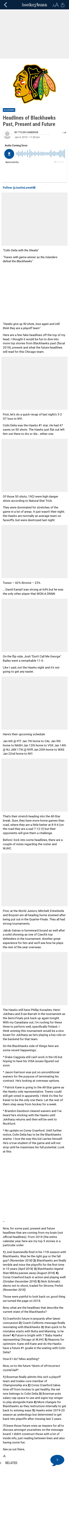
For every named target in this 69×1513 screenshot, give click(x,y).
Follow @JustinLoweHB (19, 187)
